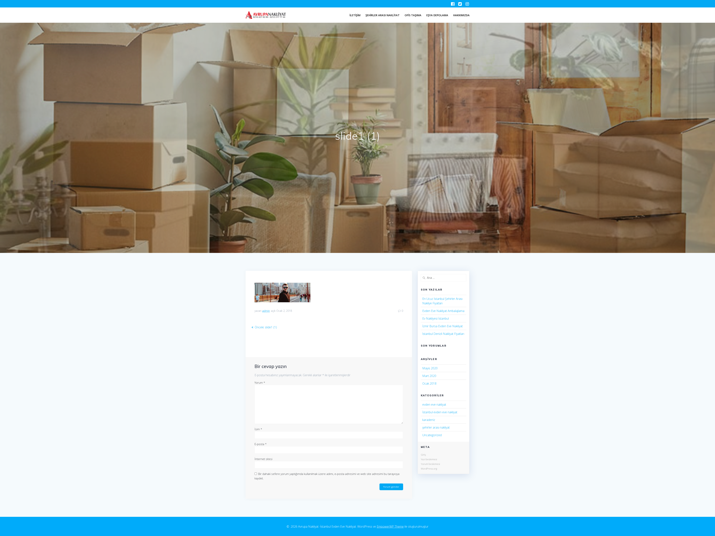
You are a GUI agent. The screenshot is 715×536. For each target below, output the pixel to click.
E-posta (261, 444)
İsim (258, 429)
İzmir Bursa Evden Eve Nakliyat (442, 326)
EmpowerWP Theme (390, 526)
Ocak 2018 (429, 383)
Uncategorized (432, 435)
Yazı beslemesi (429, 459)
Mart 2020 (429, 376)
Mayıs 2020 (430, 368)
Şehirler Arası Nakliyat (383, 15)
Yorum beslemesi (430, 464)
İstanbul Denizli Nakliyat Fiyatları (443, 334)
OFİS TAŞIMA (413, 15)
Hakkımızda (461, 15)
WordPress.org (429, 468)
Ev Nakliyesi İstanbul (435, 318)
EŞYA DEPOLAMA (437, 15)
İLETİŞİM (354, 15)
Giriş (423, 454)
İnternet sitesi (263, 459)
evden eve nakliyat (434, 404)
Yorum (260, 382)
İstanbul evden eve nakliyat (439, 412)
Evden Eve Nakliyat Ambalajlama (443, 311)
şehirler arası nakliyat (436, 427)
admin (266, 311)
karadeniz (428, 420)
